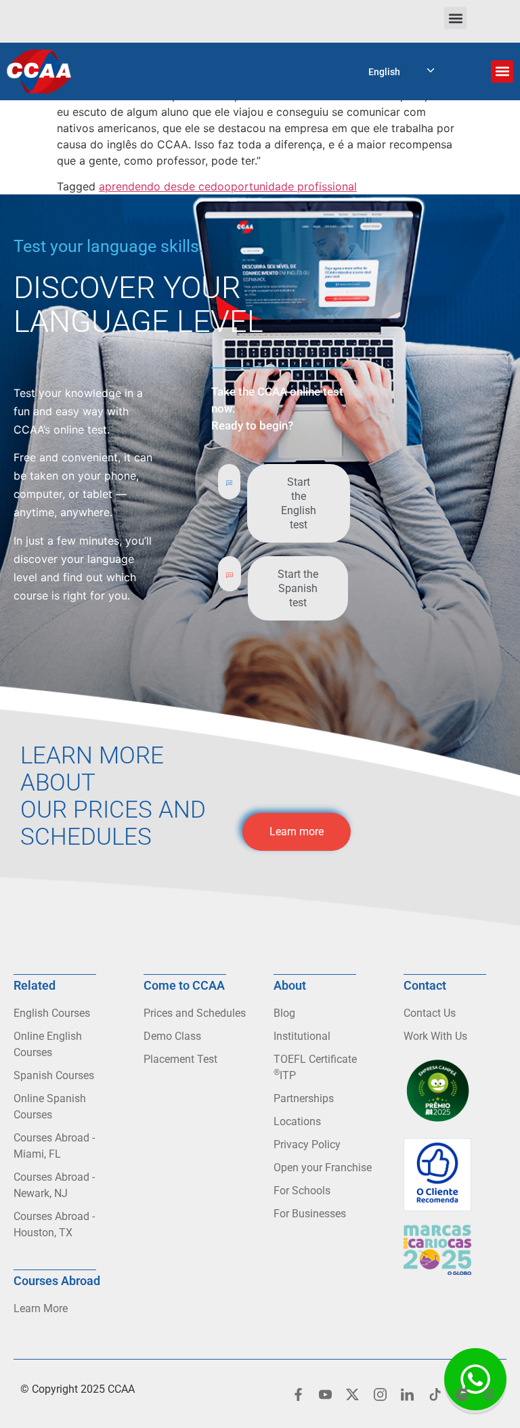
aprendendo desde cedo (161, 186)
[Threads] (489, 1394)
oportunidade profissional (290, 186)
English (384, 71)
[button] (455, 18)
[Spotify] (462, 1394)
